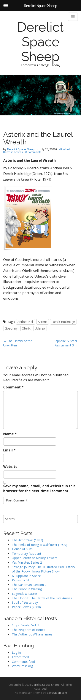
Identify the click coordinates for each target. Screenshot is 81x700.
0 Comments (33, 152)
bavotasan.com (57, 693)
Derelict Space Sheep (40, 41)
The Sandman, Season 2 (29, 585)
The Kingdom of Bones (28, 630)
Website (10, 466)
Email (9, 450)
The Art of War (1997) (27, 540)
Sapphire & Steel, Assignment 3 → (66, 343)
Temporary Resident (26, 553)
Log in (16, 652)
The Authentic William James (32, 634)
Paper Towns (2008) (26, 607)
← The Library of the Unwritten (17, 343)
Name (10, 434)
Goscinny (11, 328)
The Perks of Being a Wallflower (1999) (39, 545)
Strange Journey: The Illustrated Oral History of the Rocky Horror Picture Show (43, 569)
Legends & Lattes (25, 594)
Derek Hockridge (63, 322)
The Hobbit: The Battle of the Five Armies (42, 598)
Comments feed (23, 662)
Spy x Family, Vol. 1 (25, 625)
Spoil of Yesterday (25, 602)
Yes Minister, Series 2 (27, 562)
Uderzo (40, 328)
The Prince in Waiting (27, 589)
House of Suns (22, 549)
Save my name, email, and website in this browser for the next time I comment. (39, 488)
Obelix (26, 328)
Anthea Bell (25, 322)
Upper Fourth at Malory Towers (34, 558)
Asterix (42, 322)
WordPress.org (22, 666)
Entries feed (20, 657)
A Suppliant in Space (26, 576)
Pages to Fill (20, 580)
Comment (13, 387)
